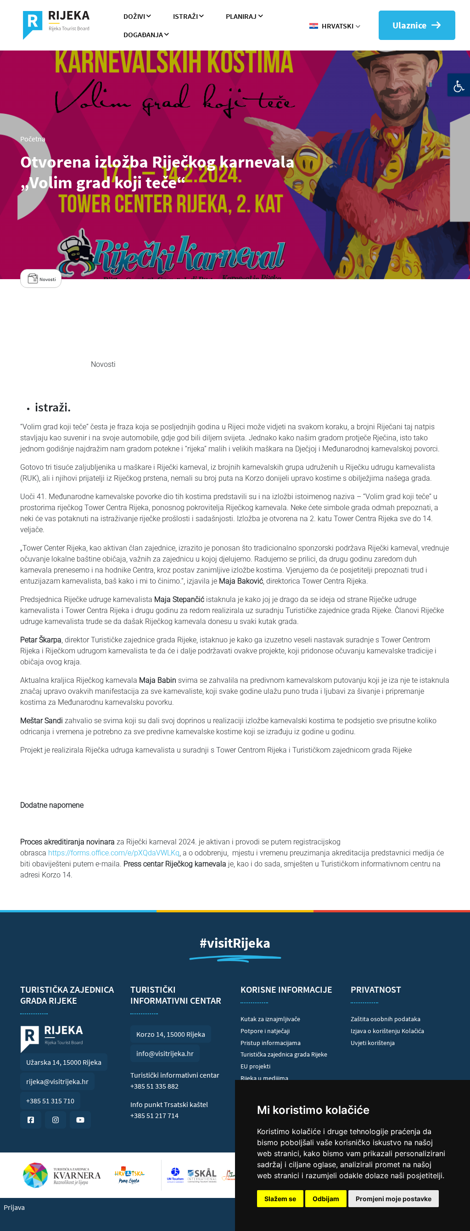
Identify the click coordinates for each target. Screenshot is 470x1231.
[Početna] (60, 25)
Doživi (134, 16)
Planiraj (241, 16)
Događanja (143, 34)
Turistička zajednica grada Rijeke (284, 1054)
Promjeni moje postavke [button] (393, 1199)
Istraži (185, 16)
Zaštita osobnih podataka (385, 1019)
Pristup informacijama (271, 1043)
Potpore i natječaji (265, 1031)
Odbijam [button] (326, 1199)
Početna (32, 138)
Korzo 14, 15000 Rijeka (170, 1034)
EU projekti (255, 1066)
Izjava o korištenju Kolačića (387, 1031)
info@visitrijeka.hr (165, 1053)
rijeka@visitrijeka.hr (57, 1081)
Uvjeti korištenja (373, 1043)
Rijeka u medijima (264, 1078)
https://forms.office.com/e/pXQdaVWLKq (113, 853)
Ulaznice (409, 25)
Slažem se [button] (280, 1199)
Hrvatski (337, 25)
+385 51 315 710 (50, 1100)
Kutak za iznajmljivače (270, 1019)
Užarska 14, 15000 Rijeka (63, 1062)
